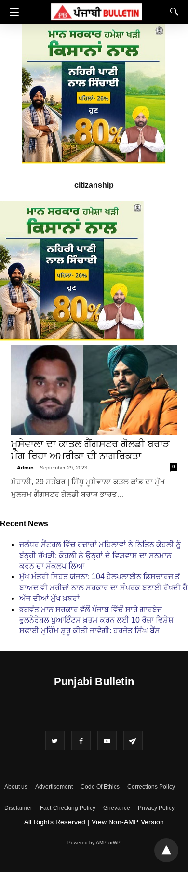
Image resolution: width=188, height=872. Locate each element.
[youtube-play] (107, 740)
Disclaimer (18, 808)
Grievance (116, 808)
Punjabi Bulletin (94, 682)
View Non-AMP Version (128, 822)
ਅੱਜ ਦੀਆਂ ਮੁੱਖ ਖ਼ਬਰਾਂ (49, 598)
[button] (12, 12)
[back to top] (166, 850)
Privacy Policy (156, 808)
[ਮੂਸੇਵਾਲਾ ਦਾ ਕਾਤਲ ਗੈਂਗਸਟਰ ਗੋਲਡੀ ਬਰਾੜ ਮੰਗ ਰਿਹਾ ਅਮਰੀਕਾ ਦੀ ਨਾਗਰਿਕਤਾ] (94, 389)
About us (15, 786)
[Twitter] (55, 740)
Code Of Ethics (100, 786)
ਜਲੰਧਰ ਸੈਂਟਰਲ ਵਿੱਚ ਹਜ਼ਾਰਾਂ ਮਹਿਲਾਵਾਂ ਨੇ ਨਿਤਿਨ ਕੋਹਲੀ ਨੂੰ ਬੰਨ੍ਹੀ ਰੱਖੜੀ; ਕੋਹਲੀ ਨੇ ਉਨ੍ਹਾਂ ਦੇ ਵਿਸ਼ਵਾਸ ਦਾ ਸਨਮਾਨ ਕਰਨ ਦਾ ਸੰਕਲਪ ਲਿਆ (100, 555)
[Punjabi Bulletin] (96, 10)
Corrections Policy (151, 786)
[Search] (172, 11)
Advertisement (54, 786)
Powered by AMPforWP (94, 842)
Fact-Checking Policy (67, 808)
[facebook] (81, 740)
